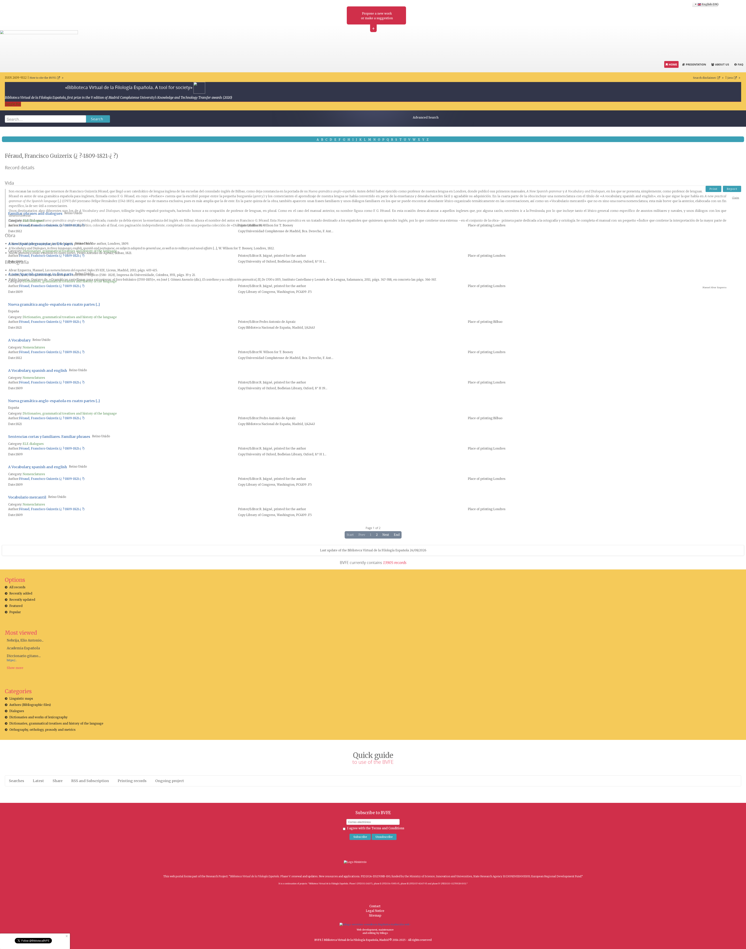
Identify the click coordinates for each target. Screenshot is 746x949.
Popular (15, 612)
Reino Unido (73, 213)
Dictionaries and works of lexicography (38, 717)
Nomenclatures (34, 347)
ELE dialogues (33, 221)
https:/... (12, 660)
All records (17, 587)
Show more (15, 668)
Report (732, 189)
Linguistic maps (21, 698)
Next (385, 535)
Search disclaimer (704, 77)
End (397, 535)
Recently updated (22, 600)
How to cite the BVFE (43, 77)
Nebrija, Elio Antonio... (25, 640)
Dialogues (16, 711)
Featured (16, 606)
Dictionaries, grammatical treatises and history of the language (70, 251)
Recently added (20, 593)
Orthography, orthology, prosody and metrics (42, 730)
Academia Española (23, 648)
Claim (735, 197)
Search (97, 119)
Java (730, 77)
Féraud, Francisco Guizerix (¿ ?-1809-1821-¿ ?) (52, 225)
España (13, 311)
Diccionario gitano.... (24, 656)
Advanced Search (425, 117)
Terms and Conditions (387, 828)
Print (713, 189)
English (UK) (709, 4)
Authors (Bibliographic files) (30, 705)
